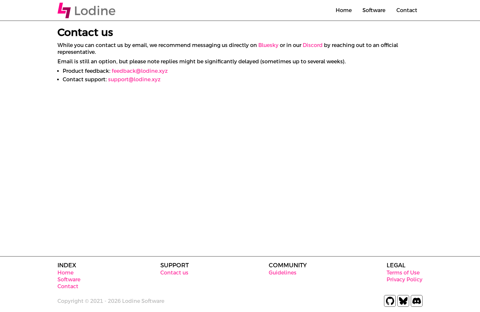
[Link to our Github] (390, 301)
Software (373, 10)
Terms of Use (403, 273)
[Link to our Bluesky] (403, 301)
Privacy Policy (405, 279)
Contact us (174, 273)
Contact (406, 10)
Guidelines (282, 273)
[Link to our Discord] (417, 301)
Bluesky (268, 45)
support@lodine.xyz (134, 79)
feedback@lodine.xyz (140, 71)
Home (344, 10)
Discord (313, 45)
